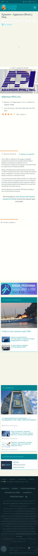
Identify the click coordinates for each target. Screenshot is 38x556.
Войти (26, 2)
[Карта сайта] (26, 497)
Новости (5, 488)
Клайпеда (21, 467)
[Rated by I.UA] (32, 548)
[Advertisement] (19, 47)
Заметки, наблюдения (11, 425)
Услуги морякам (28, 488)
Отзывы (33, 2)
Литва (15, 467)
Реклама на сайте (12, 492)
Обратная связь (16, 497)
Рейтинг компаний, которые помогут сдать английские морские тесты (21, 443)
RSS (27, 481)
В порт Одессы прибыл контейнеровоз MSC (19, 346)
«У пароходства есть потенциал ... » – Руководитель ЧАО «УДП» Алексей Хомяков (19, 419)
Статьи (15, 488)
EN (7, 2)
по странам (8, 24)
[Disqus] (19, 252)
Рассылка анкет (20, 481)
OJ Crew (16, 462)
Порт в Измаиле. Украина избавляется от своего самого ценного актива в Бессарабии (22, 433)
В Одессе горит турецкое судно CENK (16, 331)
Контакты (27, 492)
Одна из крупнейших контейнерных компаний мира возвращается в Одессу (22, 338)
